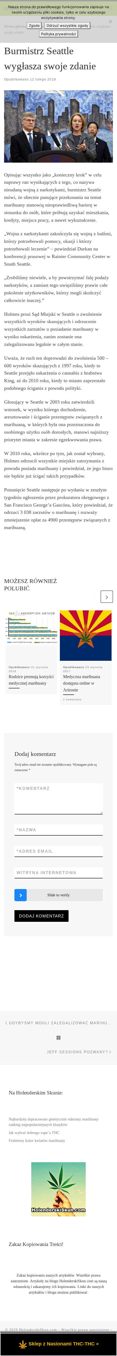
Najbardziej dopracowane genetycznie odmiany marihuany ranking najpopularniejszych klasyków (53, 1122)
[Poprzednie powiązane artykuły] (93, 597)
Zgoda (34, 25)
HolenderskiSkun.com (38, 1330)
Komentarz (33, 788)
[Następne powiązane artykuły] (107, 597)
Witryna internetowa (47, 872)
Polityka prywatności (58, 34)
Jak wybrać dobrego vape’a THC (34, 1133)
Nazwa (26, 829)
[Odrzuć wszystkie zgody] (110, 21)
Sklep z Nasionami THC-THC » (64, 1344)
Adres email (35, 851)
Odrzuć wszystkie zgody (67, 25)
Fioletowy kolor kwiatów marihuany (37, 1141)
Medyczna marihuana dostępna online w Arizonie (81, 683)
